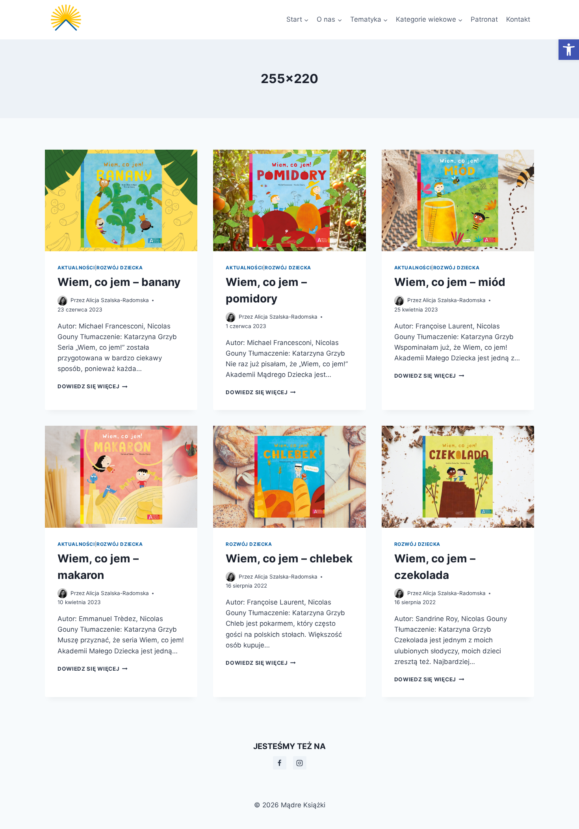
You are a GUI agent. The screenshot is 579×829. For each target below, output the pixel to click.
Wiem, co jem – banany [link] (119, 282)
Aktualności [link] (76, 268)
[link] (569, 49)
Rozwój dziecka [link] (119, 268)
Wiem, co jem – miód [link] (449, 282)
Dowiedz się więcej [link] (93, 386)
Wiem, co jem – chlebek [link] (289, 558)
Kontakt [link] (518, 19)
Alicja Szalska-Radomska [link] (117, 300)
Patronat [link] (484, 19)
